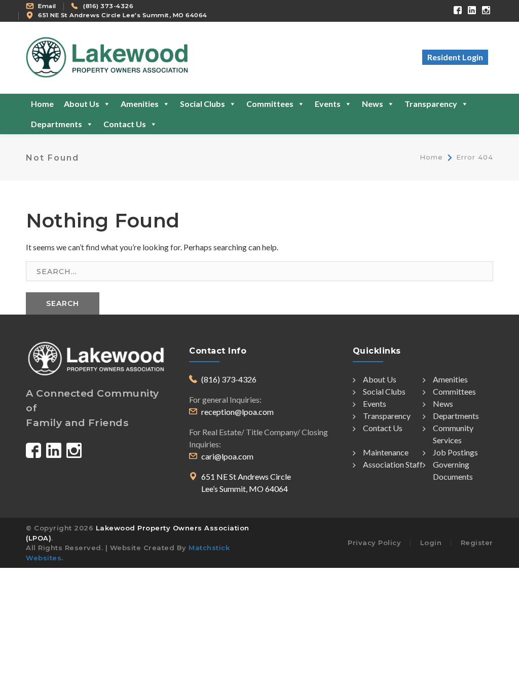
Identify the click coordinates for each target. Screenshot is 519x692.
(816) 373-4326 (108, 6)
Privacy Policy (374, 543)
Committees (269, 103)
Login (431, 543)
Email (47, 6)
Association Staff (393, 464)
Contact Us (124, 124)
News (372, 103)
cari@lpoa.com (227, 456)
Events (328, 103)
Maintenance (386, 452)
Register (477, 543)
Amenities (140, 103)
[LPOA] (107, 56)
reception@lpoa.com (237, 411)
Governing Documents (453, 470)
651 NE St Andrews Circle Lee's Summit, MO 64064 (122, 15)
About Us (81, 103)
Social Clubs (202, 103)
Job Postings (455, 452)
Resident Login (455, 57)
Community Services (453, 434)
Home (42, 103)
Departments (56, 124)
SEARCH (62, 303)
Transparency (430, 103)
